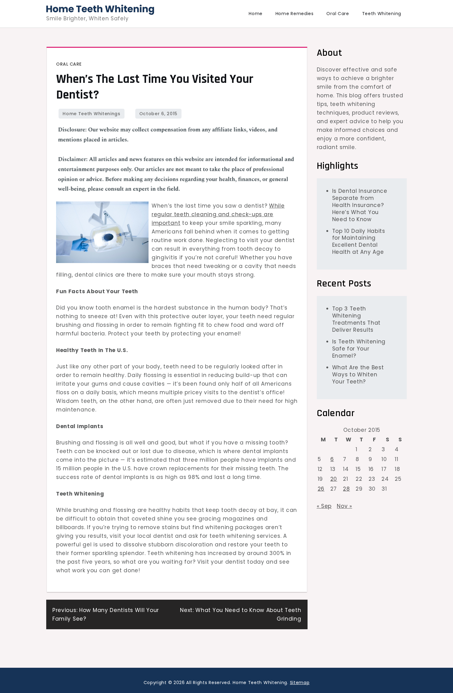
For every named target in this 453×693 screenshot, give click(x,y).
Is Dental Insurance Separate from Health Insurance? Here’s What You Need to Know (359, 205)
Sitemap (300, 682)
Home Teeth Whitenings (91, 114)
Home (256, 13)
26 (321, 488)
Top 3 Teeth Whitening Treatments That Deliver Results (356, 319)
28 (346, 488)
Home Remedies (294, 13)
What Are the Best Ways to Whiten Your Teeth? (358, 374)
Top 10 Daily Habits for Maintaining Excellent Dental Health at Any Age (358, 241)
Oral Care (337, 13)
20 (333, 478)
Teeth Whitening (382, 13)
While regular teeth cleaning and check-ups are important (218, 214)
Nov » (344, 505)
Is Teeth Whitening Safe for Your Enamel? (359, 348)
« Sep (324, 505)
